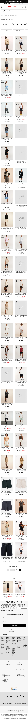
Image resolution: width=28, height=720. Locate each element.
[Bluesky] (23, 697)
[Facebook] (14, 696)
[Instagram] (4, 696)
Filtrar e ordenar (20, 24)
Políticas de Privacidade (19, 714)
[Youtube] (11, 696)
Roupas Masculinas (14, 602)
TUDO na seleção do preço (14, 1)
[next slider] (0, 590)
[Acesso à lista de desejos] (22, 7)
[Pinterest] (7, 696)
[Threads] (20, 697)
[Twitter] (17, 696)
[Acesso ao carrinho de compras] (25, 7)
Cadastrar (14, 625)
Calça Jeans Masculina (7, 610)
